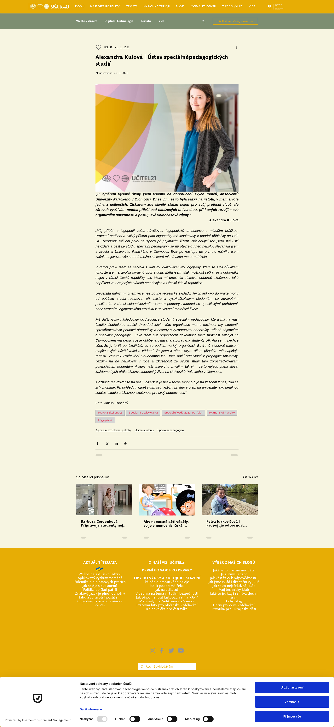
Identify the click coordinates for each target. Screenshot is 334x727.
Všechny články (86, 21)
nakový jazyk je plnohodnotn (100, 594)
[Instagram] (152, 650)
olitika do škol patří (100, 590)
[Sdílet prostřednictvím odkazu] (126, 443)
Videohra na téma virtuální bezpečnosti (166, 594)
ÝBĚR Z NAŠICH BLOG (233, 563)
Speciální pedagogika (143, 412)
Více (161, 21)
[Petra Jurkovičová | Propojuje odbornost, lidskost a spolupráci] (230, 499)
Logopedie (105, 420)
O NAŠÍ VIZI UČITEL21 (166, 563)
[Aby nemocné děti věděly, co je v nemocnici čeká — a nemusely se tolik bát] (167, 499)
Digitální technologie (119, 21)
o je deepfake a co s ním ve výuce (101, 603)
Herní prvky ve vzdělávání (233, 605)
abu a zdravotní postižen (99, 597)
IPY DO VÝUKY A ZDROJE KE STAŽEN (167, 578)
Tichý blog (234, 601)
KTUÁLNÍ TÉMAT (100, 563)
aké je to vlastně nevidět (233, 570)
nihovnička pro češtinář (167, 609)
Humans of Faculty (222, 412)
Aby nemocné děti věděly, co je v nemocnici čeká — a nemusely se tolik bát (167, 524)
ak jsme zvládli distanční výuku (233, 582)
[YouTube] (181, 650)
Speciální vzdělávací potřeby (183, 412)
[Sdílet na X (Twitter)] (107, 443)
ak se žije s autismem (99, 586)
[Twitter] (171, 650)
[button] (203, 21)
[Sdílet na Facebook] (97, 443)
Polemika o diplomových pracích (100, 582)
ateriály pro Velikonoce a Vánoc (168, 601)
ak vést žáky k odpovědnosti (233, 578)
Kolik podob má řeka (167, 586)
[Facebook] (162, 650)
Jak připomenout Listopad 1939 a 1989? (167, 597)
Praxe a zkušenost (110, 412)
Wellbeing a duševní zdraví (100, 574)
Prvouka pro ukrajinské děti (234, 609)
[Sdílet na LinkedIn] (116, 443)
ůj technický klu (234, 590)
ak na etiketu (166, 590)
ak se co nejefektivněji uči (233, 586)
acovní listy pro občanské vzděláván (168, 605)
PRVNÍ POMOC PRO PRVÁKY (167, 570)
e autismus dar (233, 574)
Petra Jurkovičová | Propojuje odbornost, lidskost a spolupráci (225, 524)
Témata (146, 21)
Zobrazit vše (250, 476)
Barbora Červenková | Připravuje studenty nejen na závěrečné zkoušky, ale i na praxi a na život (104, 524)
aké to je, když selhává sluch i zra (234, 595)
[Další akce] (236, 47)
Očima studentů (144, 430)
